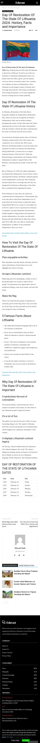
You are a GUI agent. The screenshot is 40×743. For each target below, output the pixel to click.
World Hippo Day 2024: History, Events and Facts (10, 524)
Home (4, 8)
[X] (9, 35)
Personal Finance (7, 697)
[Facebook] (4, 35)
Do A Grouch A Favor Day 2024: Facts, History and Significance (29, 524)
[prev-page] (3, 602)
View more (9, 737)
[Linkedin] (24, 35)
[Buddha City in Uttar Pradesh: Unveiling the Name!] (7, 573)
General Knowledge (13, 8)
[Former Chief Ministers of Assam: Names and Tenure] (7, 584)
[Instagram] (20, 555)
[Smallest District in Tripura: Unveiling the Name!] (7, 594)
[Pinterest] (14, 35)
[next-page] (7, 602)
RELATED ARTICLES (10, 565)
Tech (3, 706)
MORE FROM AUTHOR (26, 565)
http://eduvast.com (20, 551)
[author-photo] (20, 545)
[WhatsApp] (19, 35)
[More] (34, 35)
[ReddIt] (29, 35)
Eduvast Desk (8, 30)
